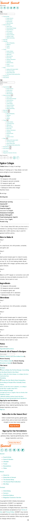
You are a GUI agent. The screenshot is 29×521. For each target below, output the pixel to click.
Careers (5, 493)
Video (5, 468)
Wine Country (9, 56)
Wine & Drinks (9, 23)
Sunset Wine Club (10, 72)
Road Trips (9, 57)
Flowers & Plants (10, 34)
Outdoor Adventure (11, 59)
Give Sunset (6, 77)
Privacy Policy (10, 512)
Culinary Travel (9, 66)
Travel (4, 49)
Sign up (2, 409)
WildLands (8, 54)
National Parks (9, 62)
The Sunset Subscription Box (13, 74)
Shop (4, 67)
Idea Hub (5, 39)
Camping (8, 61)
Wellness (8, 44)
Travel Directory (10, 52)
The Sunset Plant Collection (12, 482)
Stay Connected (3, 155)
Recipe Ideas (9, 19)
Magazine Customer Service (10, 152)
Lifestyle (5, 41)
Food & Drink (6, 16)
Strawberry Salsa (5, 363)
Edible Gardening (10, 38)
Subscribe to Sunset (9, 477)
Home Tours (9, 26)
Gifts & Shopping (10, 43)
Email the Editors (8, 495)
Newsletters (6, 75)
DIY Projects (9, 31)
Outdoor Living (9, 36)
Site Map (6, 484)
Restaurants (9, 21)
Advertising (7, 491)
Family (8, 46)
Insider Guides (9, 51)
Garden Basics (9, 29)
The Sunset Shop (10, 70)
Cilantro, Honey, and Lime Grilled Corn (12, 356)
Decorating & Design (11, 28)
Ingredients (3, 349)
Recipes (2, 368)
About (2, 471)
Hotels (8, 64)
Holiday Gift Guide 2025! (12, 69)
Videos (8, 47)
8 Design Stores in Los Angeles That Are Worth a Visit (13, 392)
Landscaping (9, 33)
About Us (6, 475)
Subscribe (5, 151)
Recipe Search (9, 18)
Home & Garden (7, 24)
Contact (2, 487)
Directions (10, 349)
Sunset (2, 454)
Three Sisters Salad (6, 361)
